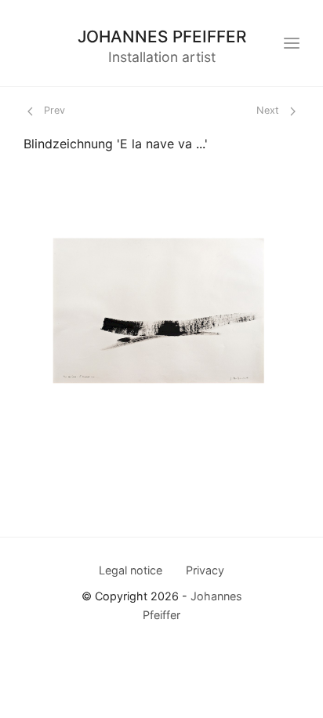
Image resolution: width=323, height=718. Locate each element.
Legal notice (130, 570)
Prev (53, 110)
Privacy (205, 570)
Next (269, 110)
